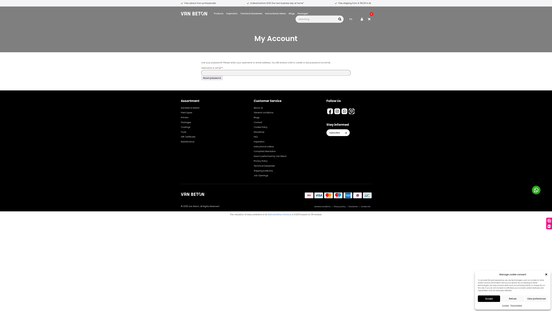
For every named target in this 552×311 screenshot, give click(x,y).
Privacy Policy (261, 161)
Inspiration (231, 13)
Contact (258, 122)
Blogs (292, 13)
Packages (303, 13)
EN (350, 19)
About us (258, 107)
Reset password (212, 78)
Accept (489, 298)
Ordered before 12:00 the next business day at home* (277, 3)
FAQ (256, 136)
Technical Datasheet (251, 13)
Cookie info (365, 206)
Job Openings (261, 175)
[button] (546, 274)
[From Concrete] (195, 13)
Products (218, 13)
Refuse (512, 298)
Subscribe (334, 132)
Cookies (505, 305)
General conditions (263, 112)
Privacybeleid (516, 305)
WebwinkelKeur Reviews (279, 214)
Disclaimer (259, 132)
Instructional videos (275, 13)
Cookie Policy (260, 127)
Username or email (216, 67)
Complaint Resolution (265, 151)
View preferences (536, 298)
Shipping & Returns (263, 170)
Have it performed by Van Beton (270, 156)
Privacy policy (340, 206)
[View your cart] (369, 19)
